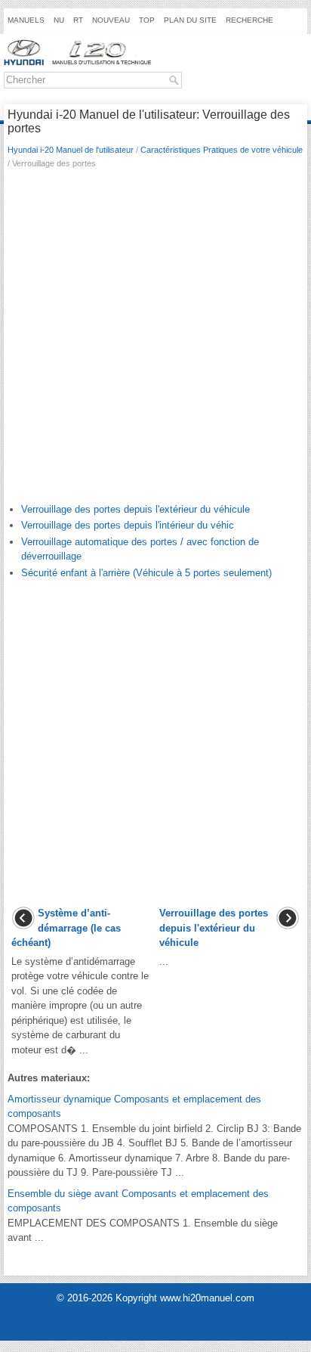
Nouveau (111, 20)
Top (147, 20)
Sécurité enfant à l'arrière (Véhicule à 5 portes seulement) (146, 572)
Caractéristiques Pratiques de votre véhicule (221, 149)
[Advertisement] (155, 339)
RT (78, 20)
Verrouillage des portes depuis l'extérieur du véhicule (135, 509)
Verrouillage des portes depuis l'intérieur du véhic (127, 525)
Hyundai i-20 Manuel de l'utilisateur (71, 149)
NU (59, 20)
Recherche (249, 20)
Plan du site (190, 20)
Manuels (26, 20)
